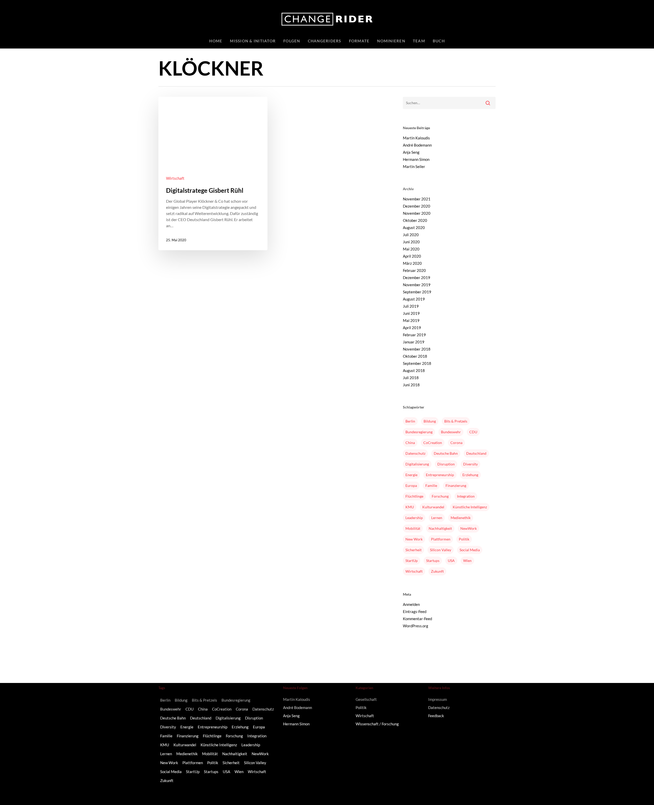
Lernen (436, 517)
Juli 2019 (411, 306)
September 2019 (417, 292)
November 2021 (416, 199)
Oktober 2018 (415, 356)
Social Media (470, 550)
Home (215, 41)
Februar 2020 (414, 270)
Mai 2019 (411, 320)
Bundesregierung (419, 432)
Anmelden (411, 604)
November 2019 (416, 284)
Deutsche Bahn (446, 453)
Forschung (440, 496)
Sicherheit (413, 550)
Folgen (291, 41)
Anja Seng (411, 152)
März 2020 (412, 263)
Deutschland (476, 453)
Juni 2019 (411, 313)
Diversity (470, 464)
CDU (473, 432)
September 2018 (417, 363)
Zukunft (437, 571)
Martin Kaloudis (416, 138)
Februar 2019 (414, 334)
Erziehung (470, 475)
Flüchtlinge (414, 496)
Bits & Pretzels (455, 421)
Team (419, 41)
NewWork (468, 528)
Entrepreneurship (440, 475)
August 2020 (414, 227)
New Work (414, 539)
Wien (467, 560)
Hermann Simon (416, 159)
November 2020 (416, 213)
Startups (432, 560)
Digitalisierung (417, 464)
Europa (411, 485)
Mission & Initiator (253, 41)
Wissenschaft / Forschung (377, 724)
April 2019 (412, 327)
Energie (411, 475)
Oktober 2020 (415, 220)
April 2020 (412, 256)
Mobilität (412, 528)
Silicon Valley (440, 550)
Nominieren (391, 41)
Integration (466, 496)
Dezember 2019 (416, 277)
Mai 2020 (411, 249)
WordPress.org (415, 625)
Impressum (437, 699)
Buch (439, 41)
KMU (409, 507)
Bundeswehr (451, 432)
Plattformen (440, 539)
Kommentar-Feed (417, 618)
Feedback (436, 715)
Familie (431, 485)
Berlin (410, 421)
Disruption (446, 464)
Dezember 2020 (416, 206)
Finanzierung (456, 485)
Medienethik (461, 517)
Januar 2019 (413, 342)
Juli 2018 (411, 377)
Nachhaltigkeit (440, 528)
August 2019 (414, 299)
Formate (359, 41)
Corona (456, 442)
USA (451, 560)
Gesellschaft (366, 699)
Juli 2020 (411, 234)
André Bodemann (417, 145)
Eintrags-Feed (414, 611)
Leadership (414, 517)
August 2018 (414, 370)
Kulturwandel (433, 507)
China (410, 442)
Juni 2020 (411, 241)
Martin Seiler (414, 166)
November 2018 (416, 349)
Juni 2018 (411, 384)
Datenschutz (415, 453)
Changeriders (324, 41)
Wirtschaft (175, 178)
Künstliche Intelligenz (470, 507)
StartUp (411, 560)
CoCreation (432, 442)
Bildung (430, 421)
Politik (464, 539)
